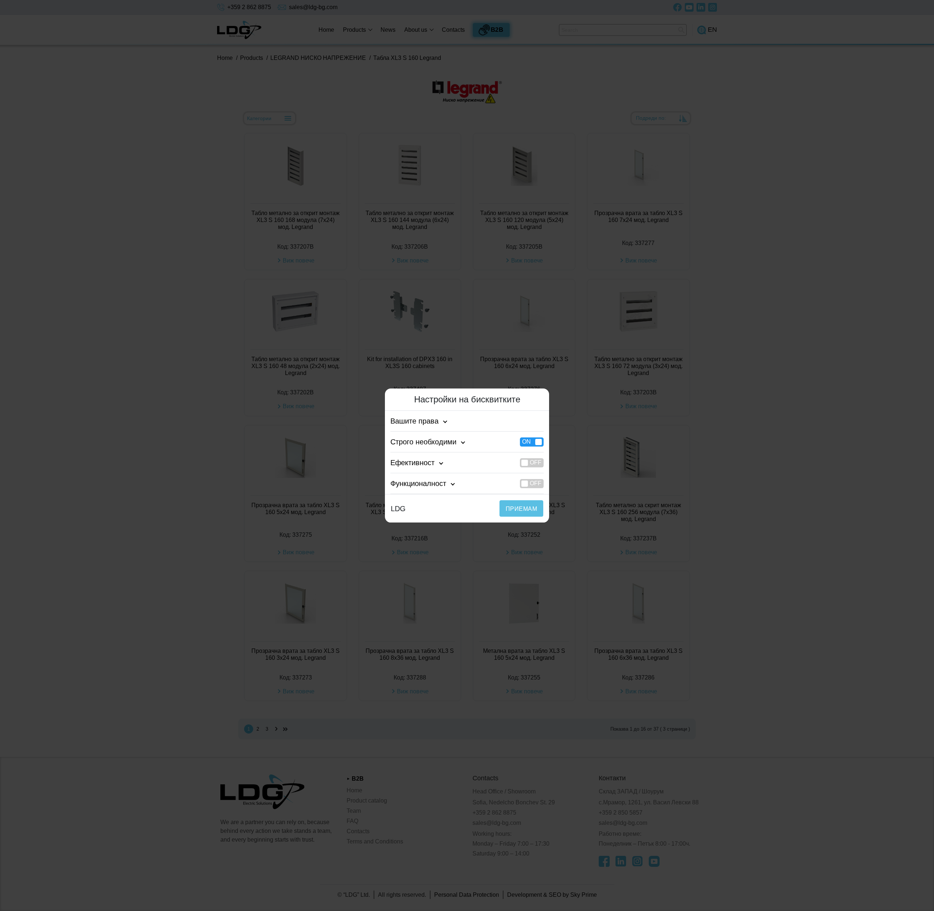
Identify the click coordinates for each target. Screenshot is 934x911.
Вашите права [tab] (414, 421)
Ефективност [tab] (412, 463)
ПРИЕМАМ (521, 509)
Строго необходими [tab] (423, 442)
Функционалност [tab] (418, 483)
